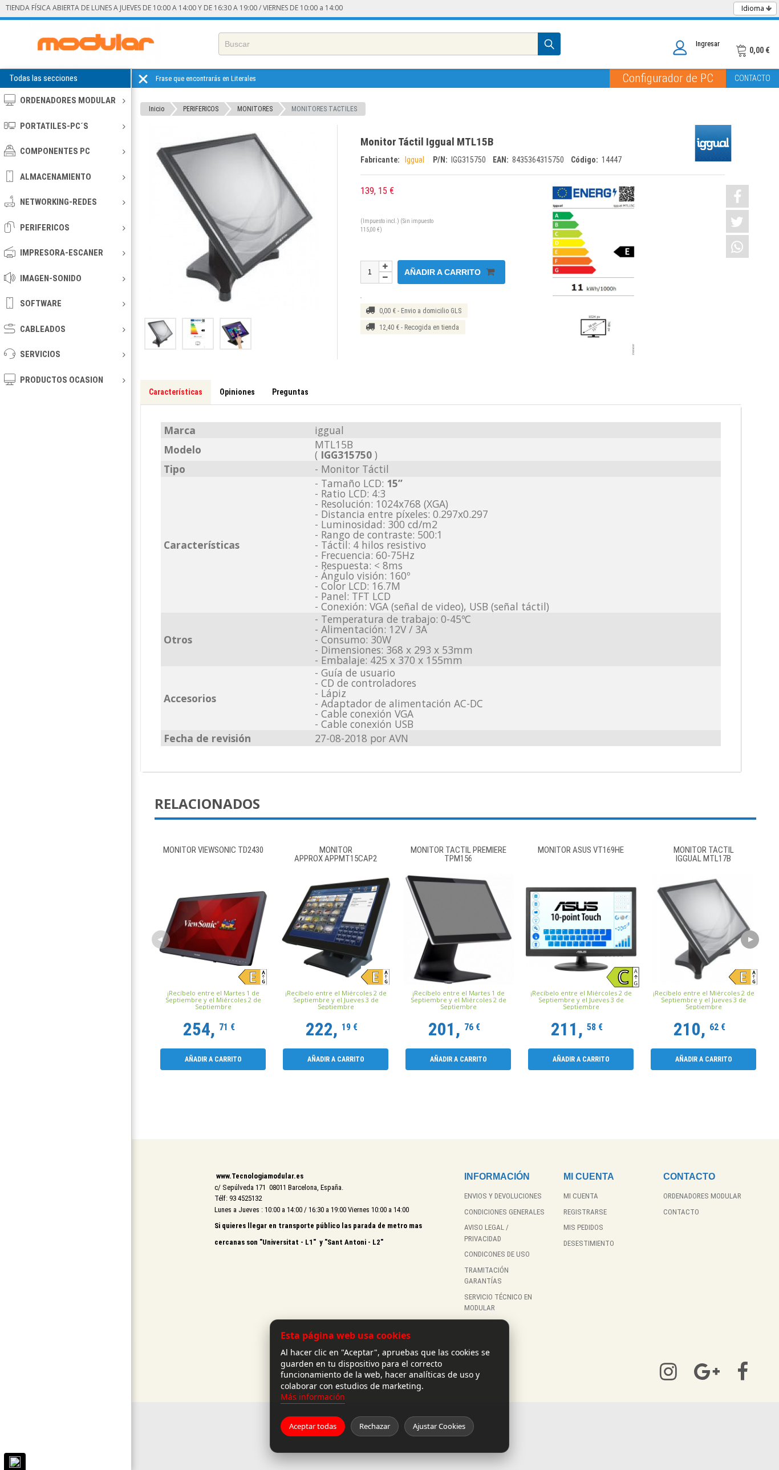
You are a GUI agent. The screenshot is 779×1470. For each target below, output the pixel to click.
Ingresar (708, 43)
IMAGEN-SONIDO (51, 278)
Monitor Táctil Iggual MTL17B (703, 855)
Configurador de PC (667, 78)
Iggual (416, 159)
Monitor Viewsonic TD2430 (213, 850)
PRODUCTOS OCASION (61, 380)
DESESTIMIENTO (588, 1243)
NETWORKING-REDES (58, 202)
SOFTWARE (41, 303)
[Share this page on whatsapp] (737, 246)
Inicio (156, 109)
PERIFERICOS (45, 227)
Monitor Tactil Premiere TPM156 (458, 855)
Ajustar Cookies (439, 1426)
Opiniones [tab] (237, 391)
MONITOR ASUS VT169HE (581, 850)
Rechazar (374, 1426)
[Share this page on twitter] (737, 221)
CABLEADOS (43, 329)
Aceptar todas (312, 1426)
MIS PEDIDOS (583, 1227)
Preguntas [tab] (290, 391)
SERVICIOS (40, 354)
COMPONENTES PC (55, 151)
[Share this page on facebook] (737, 196)
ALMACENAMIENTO (55, 177)
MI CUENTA (580, 1196)
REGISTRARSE (585, 1212)
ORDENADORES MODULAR (68, 100)
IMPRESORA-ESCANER (61, 253)
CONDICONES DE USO (497, 1254)
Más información (313, 1396)
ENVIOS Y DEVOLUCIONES (503, 1196)
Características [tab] (175, 391)
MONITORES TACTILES (324, 109)
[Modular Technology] (95, 44)
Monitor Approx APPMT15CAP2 (335, 855)
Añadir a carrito (443, 272)
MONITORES (255, 109)
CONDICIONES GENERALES (504, 1212)
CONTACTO (752, 78)
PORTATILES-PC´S (54, 126)
